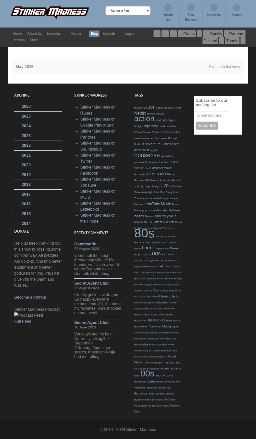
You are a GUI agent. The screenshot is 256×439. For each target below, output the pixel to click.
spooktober (167, 156)
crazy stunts (159, 350)
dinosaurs (169, 381)
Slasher (170, 393)
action (144, 118)
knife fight (147, 192)
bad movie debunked (146, 338)
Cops (156, 290)
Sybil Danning (156, 393)
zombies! (151, 387)
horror (148, 247)
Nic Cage (169, 399)
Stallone (167, 144)
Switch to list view (224, 67)
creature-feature (143, 138)
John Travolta (148, 272)
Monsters (139, 204)
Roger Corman (142, 254)
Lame (151, 381)
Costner (146, 296)
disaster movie (162, 168)
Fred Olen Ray (162, 284)
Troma (177, 107)
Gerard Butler (142, 242)
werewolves (165, 332)
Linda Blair (163, 308)
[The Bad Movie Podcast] (49, 12)
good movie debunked (155, 210)
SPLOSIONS (155, 320)
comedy (160, 216)
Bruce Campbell (158, 344)
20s (151, 174)
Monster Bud (165, 314)
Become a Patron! (30, 297)
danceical (141, 393)
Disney (148, 290)
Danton (149, 216)
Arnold (156, 296)
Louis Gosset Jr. (157, 356)
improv (160, 375)
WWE (171, 344)
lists (171, 222)
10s (151, 107)
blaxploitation (158, 242)
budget (138, 126)
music (153, 308)
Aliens (165, 405)
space (151, 302)
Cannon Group (160, 326)
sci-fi (145, 150)
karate (168, 320)
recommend (141, 174)
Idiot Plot (159, 192)
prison (159, 381)
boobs (139, 216)
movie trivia (141, 344)
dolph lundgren (153, 186)
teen (178, 381)
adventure (153, 144)
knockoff (172, 350)
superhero (151, 126)
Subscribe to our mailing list (212, 102)
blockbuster (160, 138)
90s (147, 373)
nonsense (147, 155)
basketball (155, 198)
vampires (140, 387)
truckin (138, 107)
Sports (153, 332)
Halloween (175, 210)
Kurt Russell (162, 236)
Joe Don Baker (168, 260)
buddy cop (164, 387)
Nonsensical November (166, 132)
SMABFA (161, 174)
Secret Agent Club (91, 283)
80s (144, 233)
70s (167, 185)
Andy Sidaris (141, 308)
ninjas (138, 284)
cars (147, 362)
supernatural (164, 272)
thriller (175, 332)
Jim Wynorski (151, 260)
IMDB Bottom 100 (156, 222)
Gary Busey (167, 290)
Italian (154, 314)
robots (161, 180)
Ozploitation (162, 248)
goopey (148, 284)
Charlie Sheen (142, 132)
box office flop (168, 338)
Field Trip (164, 266)
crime (173, 236)
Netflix (140, 113)
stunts (146, 314)
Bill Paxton (168, 254)
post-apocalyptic (166, 120)
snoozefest (140, 302)
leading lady (169, 296)
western (138, 260)
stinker (138, 350)
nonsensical (141, 399)
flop (145, 107)
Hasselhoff (140, 320)
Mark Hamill (140, 356)
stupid (153, 150)
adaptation (162, 302)
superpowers (169, 198)
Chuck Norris (141, 332)
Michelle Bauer (155, 278)
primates (139, 162)
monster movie (155, 113)
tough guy (157, 362)
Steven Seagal (173, 278)
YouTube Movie (158, 204)
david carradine (167, 126)
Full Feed (22, 321)
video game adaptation (147, 405)
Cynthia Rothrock (163, 228)
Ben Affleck (156, 399)
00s (156, 253)
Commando (85, 244)
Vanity (173, 302)
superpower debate (145, 266)
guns (176, 326)
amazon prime (169, 368)
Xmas (174, 248)
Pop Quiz (169, 362)
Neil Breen (151, 180)
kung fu (147, 350)
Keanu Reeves (164, 107)
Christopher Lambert (156, 162)
